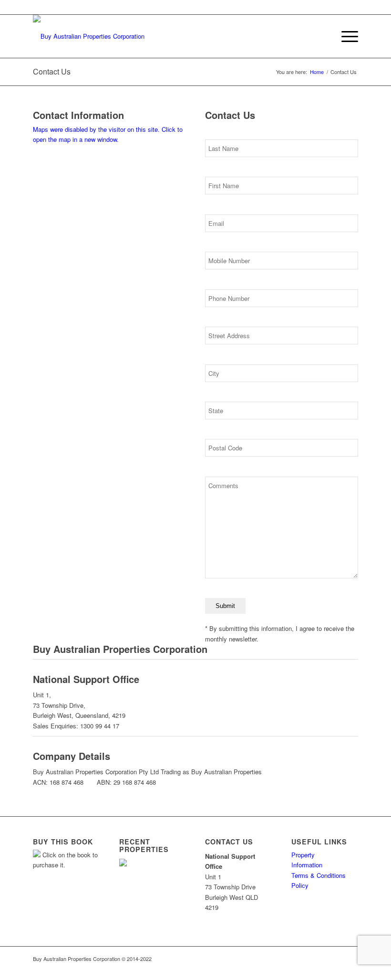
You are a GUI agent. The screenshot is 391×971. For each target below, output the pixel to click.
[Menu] (345, 36)
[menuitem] (322, 36)
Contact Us (52, 71)
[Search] (322, 36)
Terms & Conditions (318, 875)
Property (303, 854)
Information (306, 864)
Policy (300, 885)
